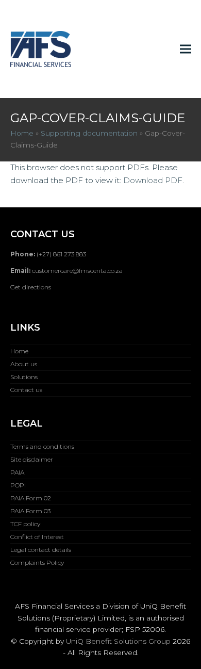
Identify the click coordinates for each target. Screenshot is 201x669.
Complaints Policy (37, 562)
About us (23, 364)
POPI (18, 485)
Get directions (30, 287)
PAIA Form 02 (30, 498)
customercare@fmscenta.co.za (77, 270)
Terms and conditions (42, 446)
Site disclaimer (31, 459)
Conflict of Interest (37, 537)
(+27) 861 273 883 (61, 254)
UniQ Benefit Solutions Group (118, 641)
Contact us (26, 390)
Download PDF (152, 180)
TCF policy (25, 524)
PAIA (17, 472)
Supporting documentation (89, 133)
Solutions (24, 377)
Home (22, 133)
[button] (185, 48)
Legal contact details (40, 549)
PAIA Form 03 (30, 511)
